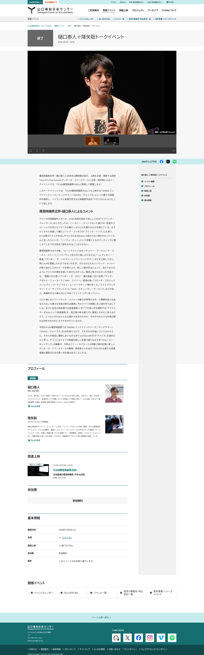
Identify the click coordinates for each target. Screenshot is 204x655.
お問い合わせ (114, 649)
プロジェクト (138, 10)
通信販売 (45, 649)
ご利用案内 (93, 10)
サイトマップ (84, 649)
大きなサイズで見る (31, 150)
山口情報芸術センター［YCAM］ (39, 25)
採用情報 (57, 649)
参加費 (147, 195)
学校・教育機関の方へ (136, 2)
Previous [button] (37, 150)
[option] (102, 92)
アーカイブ (153, 10)
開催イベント (109, 10)
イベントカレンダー (86, 19)
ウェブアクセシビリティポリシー (154, 649)
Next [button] (43, 150)
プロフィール (149, 186)
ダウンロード (70, 649)
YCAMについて (169, 10)
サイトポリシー (130, 649)
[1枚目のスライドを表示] (92, 141)
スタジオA (67, 537)
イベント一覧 (119, 19)
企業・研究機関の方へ (154, 2)
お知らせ (123, 2)
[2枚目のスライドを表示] (111, 141)
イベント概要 (149, 181)
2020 (69, 25)
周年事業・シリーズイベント (165, 19)
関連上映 (148, 191)
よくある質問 (99, 649)
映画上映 (123, 10)
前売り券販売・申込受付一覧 (140, 19)
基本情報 (148, 200)
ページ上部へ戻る (100, 617)
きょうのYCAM (34, 2)
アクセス (113, 2)
